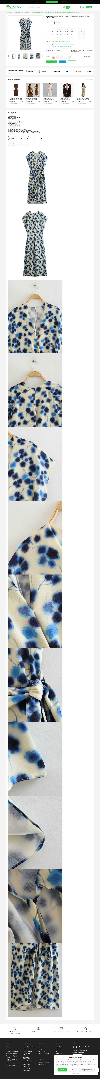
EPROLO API (26, 1070)
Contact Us (59, 1049)
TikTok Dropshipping (28, 1049)
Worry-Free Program (11, 1053)
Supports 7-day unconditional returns (61, 46)
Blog (40, 1049)
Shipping (48, 41)
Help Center (42, 1051)
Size (47, 26)
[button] (79, 29)
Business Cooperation (45, 1062)
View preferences (86, 1070)
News (57, 1051)
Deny (72, 1070)
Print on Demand (10, 1063)
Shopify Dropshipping (28, 1046)
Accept (62, 1070)
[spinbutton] (81, 29)
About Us (58, 1046)
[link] (9, 12)
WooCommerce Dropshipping (27, 1058)
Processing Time (48, 51)
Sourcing (8, 1046)
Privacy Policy (76, 1073)
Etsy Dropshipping (27, 1051)
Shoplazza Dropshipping (26, 1063)
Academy (41, 1046)
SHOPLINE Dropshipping (26, 1067)
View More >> (89, 79)
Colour (47, 22)
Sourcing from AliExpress (26, 1054)
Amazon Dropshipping (28, 1060)
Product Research (44, 1053)
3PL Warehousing (10, 1065)
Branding (48, 56)
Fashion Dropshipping (12, 1051)
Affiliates (41, 1059)
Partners (41, 1064)
